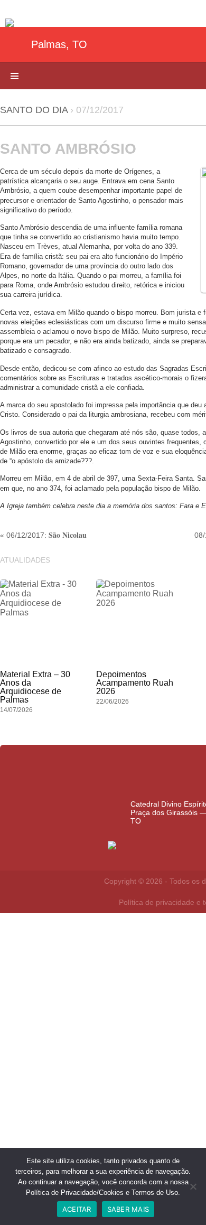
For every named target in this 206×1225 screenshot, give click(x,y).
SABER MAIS (128, 1209)
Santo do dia (34, 110)
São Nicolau (68, 534)
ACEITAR (76, 1209)
